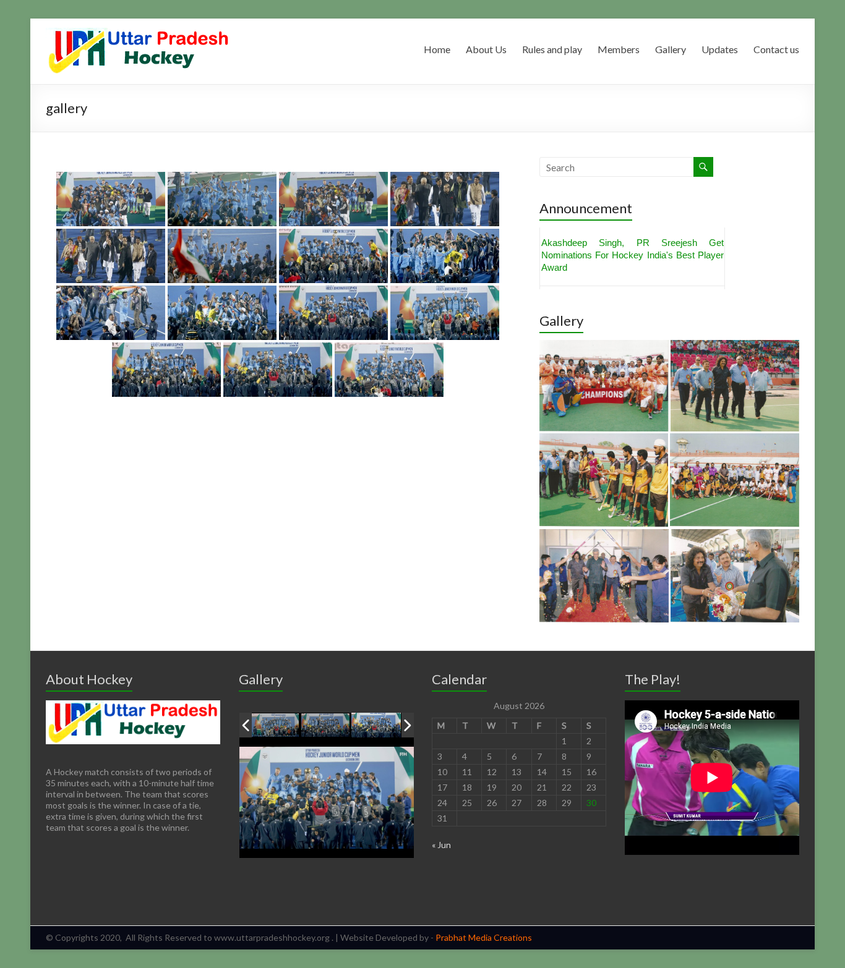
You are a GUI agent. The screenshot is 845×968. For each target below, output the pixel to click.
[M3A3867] (326, 725)
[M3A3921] (275, 726)
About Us (486, 49)
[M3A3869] (376, 725)
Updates (719, 49)
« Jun (441, 844)
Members (619, 49)
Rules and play (552, 49)
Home (437, 49)
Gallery (670, 49)
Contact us (776, 49)
